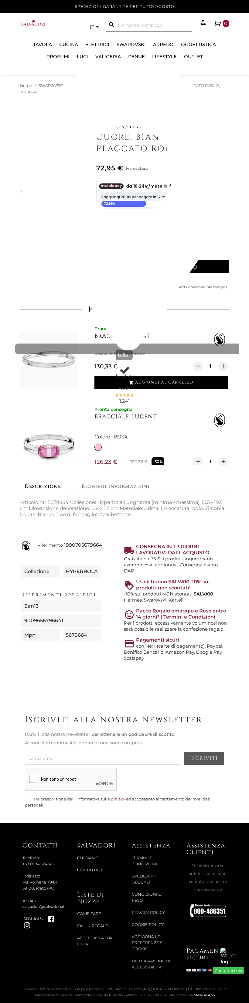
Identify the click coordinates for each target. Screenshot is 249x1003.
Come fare (89, 913)
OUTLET (193, 56)
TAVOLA (42, 44)
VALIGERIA (108, 56)
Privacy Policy (148, 912)
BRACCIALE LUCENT (125, 417)
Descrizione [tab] (43, 486)
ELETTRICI (97, 44)
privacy (118, 799)
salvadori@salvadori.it (43, 906)
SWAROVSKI (131, 44)
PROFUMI (58, 56)
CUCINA (68, 44)
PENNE (136, 56)
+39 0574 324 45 (37, 864)
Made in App (204, 995)
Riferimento (50, 545)
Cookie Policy (148, 924)
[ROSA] (98, 447)
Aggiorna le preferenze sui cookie (149, 942)
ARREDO (163, 44)
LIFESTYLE (164, 56)
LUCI (82, 56)
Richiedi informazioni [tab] (116, 486)
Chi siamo (88, 858)
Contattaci (89, 870)
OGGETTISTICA (198, 44)
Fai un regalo (93, 926)
